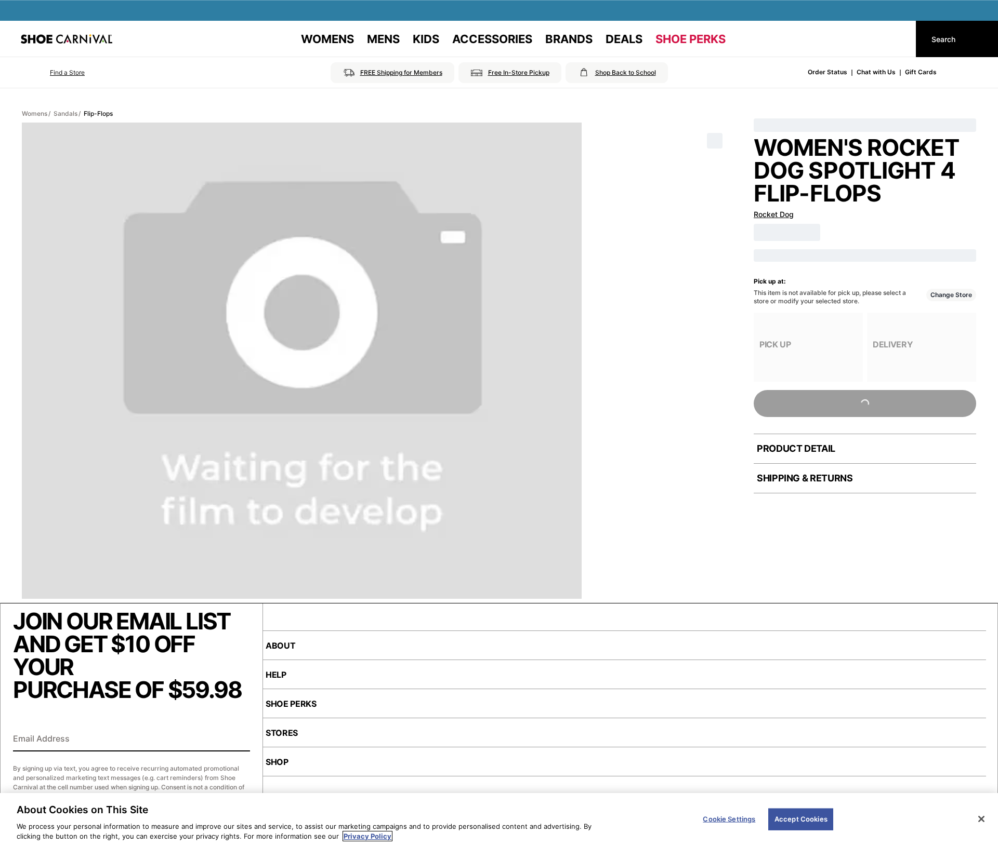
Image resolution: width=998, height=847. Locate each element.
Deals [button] (624, 39)
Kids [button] (426, 39)
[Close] (981, 819)
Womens (34, 113)
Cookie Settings (729, 819)
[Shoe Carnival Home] (66, 39)
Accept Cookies (801, 819)
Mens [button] (383, 39)
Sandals (65, 113)
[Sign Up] (238, 739)
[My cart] (898, 38)
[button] (53, 72)
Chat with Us (876, 72)
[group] (808, 347)
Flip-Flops (98, 113)
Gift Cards (921, 72)
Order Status (827, 72)
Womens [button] (327, 39)
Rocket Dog (774, 214)
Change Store (951, 295)
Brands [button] (569, 39)
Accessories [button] (492, 39)
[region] (499, 820)
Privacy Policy (367, 836)
